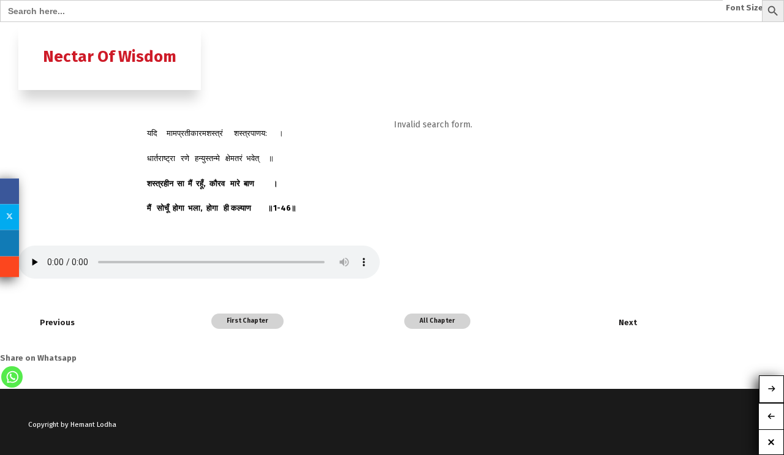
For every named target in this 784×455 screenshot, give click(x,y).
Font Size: (746, 8)
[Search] (755, 34)
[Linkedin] (9, 243)
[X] (9, 217)
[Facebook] (9, 191)
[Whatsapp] (12, 377)
